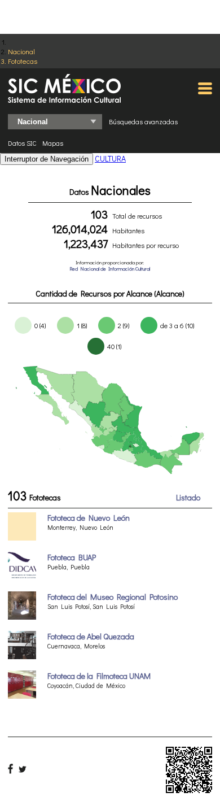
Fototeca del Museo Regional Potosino (112, 596)
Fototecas (22, 61)
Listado (188, 497)
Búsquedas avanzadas (143, 121)
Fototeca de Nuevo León (88, 517)
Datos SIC (22, 142)
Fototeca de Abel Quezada (90, 636)
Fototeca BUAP (71, 557)
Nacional (21, 51)
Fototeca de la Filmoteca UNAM (99, 675)
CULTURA (110, 158)
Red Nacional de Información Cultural (109, 268)
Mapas (52, 142)
